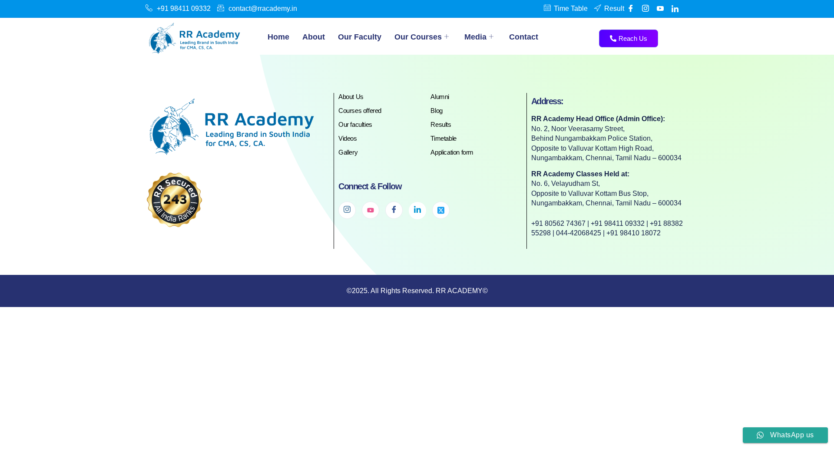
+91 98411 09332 (184, 8)
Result (614, 8)
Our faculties (355, 124)
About (313, 37)
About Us (351, 96)
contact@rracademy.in (262, 8)
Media (475, 37)
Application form (451, 152)
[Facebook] (630, 8)
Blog (436, 110)
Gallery (347, 152)
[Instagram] (347, 210)
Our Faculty (359, 37)
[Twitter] (441, 210)
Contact (523, 37)
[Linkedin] (675, 8)
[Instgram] (645, 8)
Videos (347, 138)
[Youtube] (660, 8)
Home (278, 37)
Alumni (439, 96)
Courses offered (359, 110)
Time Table (571, 8)
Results (440, 124)
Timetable (443, 138)
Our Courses (418, 37)
